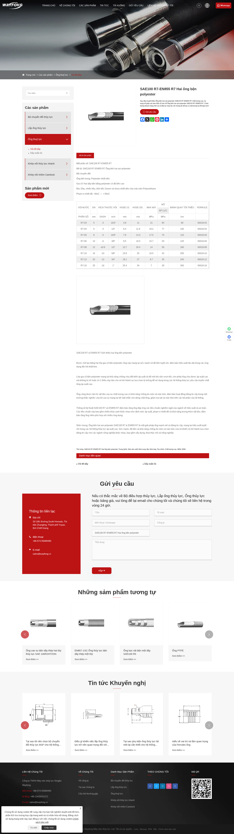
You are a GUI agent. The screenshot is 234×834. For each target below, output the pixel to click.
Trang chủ (48, 5)
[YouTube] (162, 786)
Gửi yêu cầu (136, 5)
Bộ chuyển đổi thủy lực (40, 117)
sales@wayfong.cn (42, 554)
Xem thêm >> (32, 659)
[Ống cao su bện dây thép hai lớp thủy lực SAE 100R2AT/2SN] (43, 623)
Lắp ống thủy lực (37, 128)
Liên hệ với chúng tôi (160, 5)
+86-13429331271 (39, 796)
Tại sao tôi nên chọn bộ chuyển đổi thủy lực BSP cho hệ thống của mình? (43, 743)
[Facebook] (150, 786)
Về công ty (83, 781)
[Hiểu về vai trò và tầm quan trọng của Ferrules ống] (190, 714)
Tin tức (104, 5)
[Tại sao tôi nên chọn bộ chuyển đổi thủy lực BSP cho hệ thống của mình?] (43, 714)
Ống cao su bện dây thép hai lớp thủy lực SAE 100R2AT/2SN (43, 652)
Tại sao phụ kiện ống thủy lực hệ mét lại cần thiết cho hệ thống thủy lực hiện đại (141, 743)
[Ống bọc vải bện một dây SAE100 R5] (141, 623)
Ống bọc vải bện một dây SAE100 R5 (136, 652)
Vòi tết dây (76, 75)
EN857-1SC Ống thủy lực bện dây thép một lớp (91, 652)
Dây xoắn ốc (36, 153)
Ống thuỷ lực (62, 75)
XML (155, 829)
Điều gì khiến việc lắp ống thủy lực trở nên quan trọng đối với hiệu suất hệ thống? (91, 743)
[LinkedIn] (156, 786)
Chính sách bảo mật (167, 829)
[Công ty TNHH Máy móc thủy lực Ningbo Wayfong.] (12, 5)
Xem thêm (33, 195)
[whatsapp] (175, 786)
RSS (150, 829)
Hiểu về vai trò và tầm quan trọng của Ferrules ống (190, 743)
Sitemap (143, 829)
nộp (101, 570)
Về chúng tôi (67, 5)
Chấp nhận (49, 828)
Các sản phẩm (87, 5)
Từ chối (33, 828)
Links (136, 829)
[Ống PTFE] (190, 623)
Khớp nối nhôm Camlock (41, 174)
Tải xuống (119, 5)
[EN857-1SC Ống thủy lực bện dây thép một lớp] (92, 623)
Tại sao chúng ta (86, 787)
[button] (25, 634)
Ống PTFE (178, 650)
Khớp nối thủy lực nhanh (41, 163)
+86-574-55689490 (42, 541)
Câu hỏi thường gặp (88, 794)
